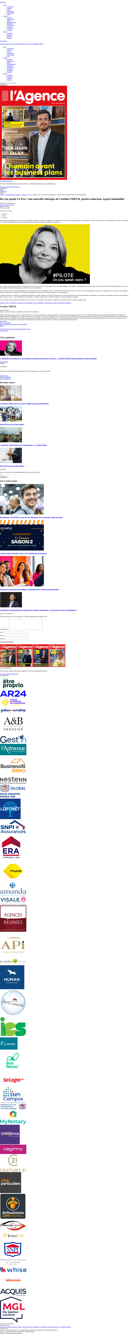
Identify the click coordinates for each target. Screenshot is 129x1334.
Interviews (10, 35)
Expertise (9, 27)
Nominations (10, 13)
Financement (10, 25)
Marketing (10, 24)
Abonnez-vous (4, 187)
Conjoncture (10, 6)
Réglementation (11, 22)
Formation (24, 194)
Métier (9, 21)
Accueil (2, 194)
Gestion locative (4, 303)
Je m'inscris (4, 477)
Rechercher (3, 84)
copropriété (13, 303)
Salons (9, 10)
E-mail (2, 635)
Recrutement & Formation (13, 194)
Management (10, 19)
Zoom (5, 32)
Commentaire (4, 629)
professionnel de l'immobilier (24, 303)
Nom (2, 632)
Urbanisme (10, 28)
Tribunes (9, 36)
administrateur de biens (51, 303)
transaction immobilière (64, 303)
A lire (8, 14)
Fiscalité (9, 30)
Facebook (8, 323)
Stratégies (9, 33)
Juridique (9, 17)
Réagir (2, 206)
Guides (5, 16)
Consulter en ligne (5, 674)
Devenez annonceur (14, 187)
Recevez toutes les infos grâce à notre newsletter (13, 324)
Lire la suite (3, 321)
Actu (5, 5)
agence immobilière (38, 303)
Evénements (10, 11)
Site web (2, 323)
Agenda (9, 8)
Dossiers (9, 38)
